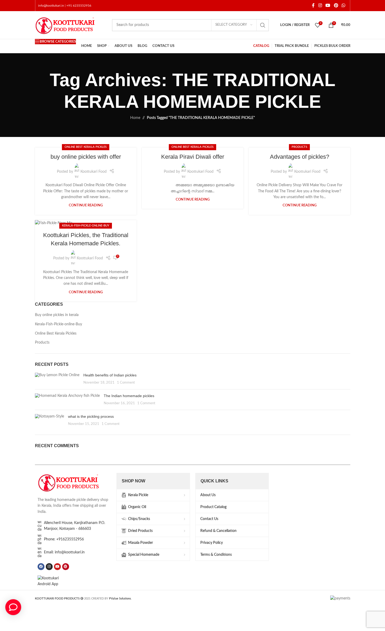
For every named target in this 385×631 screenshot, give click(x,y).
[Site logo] (71, 25)
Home (135, 118)
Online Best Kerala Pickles (86, 146)
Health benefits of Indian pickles (110, 375)
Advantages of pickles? (299, 156)
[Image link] (74, 482)
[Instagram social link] (320, 5)
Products (299, 146)
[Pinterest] (65, 566)
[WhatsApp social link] (343, 5)
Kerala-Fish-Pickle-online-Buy (85, 225)
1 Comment (126, 382)
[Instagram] (49, 566)
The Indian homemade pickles (129, 396)
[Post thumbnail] (57, 379)
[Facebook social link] (313, 5)
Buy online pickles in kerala (57, 315)
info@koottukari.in (51, 5)
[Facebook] (41, 566)
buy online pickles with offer (86, 156)
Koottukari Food (93, 172)
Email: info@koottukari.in (64, 552)
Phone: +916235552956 (64, 539)
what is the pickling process (91, 416)
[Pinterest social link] (336, 5)
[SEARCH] (263, 25)
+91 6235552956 (78, 5)
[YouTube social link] (328, 5)
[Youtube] (57, 566)
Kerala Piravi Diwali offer (192, 156)
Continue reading (86, 205)
